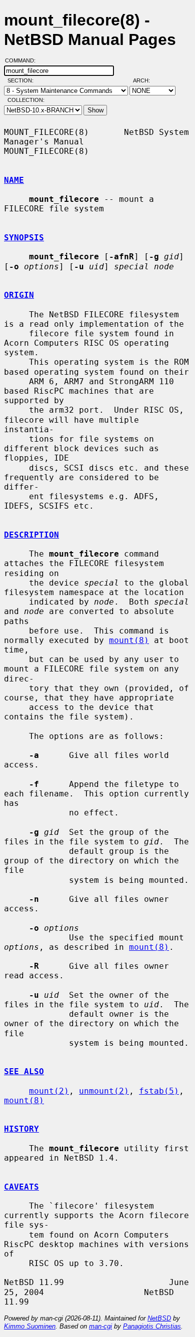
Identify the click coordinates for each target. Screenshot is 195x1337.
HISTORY (21, 1129)
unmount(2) (104, 1091)
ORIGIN (19, 295)
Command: (23, 60)
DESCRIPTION (31, 535)
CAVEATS (21, 1187)
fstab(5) (159, 1091)
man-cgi (100, 1326)
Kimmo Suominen (30, 1326)
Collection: (26, 100)
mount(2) (49, 1091)
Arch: (146, 80)
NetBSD (159, 1318)
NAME (14, 180)
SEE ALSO (24, 1071)
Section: (23, 80)
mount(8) (129, 640)
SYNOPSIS (24, 237)
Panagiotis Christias (152, 1326)
